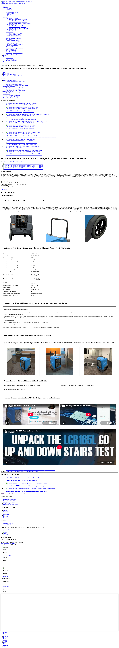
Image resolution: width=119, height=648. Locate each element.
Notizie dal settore (10, 59)
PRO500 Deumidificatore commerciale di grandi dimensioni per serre (21, 144)
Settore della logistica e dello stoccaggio (14, 53)
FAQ (4, 61)
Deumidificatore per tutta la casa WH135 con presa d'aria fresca (20, 126)
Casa (4, 6)
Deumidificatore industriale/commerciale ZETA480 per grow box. (20, 140)
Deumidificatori (6, 17)
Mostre (7, 10)
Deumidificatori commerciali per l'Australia (18, 20)
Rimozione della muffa (11, 49)
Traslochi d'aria (9, 32)
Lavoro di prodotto (10, 13)
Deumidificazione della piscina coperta (14, 48)
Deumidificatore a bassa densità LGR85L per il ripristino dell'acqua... (21, 115)
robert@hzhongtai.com (27, 1)
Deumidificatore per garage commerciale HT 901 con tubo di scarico (21, 104)
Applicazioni (6, 37)
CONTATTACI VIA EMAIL (7, 188)
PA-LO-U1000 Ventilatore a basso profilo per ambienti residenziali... (21, 119)
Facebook (5, 576)
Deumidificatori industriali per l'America (17, 25)
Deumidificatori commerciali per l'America (18, 19)
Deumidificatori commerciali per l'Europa (18, 22)
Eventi (4, 55)
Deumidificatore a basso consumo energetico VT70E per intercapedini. (21, 108)
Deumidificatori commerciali (12, 18)
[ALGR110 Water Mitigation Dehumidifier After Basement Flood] (31, 488)
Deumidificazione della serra (12, 45)
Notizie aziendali (9, 58)
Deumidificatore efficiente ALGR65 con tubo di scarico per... (19, 133)
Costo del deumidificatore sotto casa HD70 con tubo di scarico (19, 130)
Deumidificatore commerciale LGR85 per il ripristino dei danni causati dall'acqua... (24, 155)
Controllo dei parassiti (11, 51)
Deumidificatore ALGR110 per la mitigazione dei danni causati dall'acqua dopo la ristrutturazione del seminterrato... (31, 137)
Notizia (4, 56)
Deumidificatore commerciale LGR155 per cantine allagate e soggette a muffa (23, 147)
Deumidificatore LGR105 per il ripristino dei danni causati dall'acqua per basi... (23, 151)
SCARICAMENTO (5, 189)
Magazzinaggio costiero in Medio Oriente (15, 41)
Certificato (8, 8)
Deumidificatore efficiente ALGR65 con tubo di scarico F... (22, 480)
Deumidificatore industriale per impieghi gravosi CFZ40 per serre (20, 112)
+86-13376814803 (11, 1)
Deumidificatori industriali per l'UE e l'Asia (18, 28)
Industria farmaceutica (11, 50)
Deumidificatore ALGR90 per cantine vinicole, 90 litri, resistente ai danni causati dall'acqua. (26, 122)
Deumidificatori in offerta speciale (13, 35)
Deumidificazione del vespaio (12, 40)
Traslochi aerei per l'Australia (15, 34)
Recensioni (8, 14)
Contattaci (5, 63)
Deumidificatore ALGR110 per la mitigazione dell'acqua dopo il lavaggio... (27, 491)
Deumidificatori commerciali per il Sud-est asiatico (20, 23)
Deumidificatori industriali (11, 24)
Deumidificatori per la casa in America (17, 30)
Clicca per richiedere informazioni (8, 543)
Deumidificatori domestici (11, 29)
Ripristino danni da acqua (11, 54)
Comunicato (6, 586)
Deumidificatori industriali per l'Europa (17, 27)
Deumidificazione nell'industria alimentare (15, 44)
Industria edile (9, 39)
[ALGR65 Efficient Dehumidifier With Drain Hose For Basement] (23, 477)
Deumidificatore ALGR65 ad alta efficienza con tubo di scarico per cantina (21, 471)
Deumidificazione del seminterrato (13, 38)
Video (7, 15)
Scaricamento (9, 9)
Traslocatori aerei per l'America (15, 33)
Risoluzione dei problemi (11, 60)
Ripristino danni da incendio (12, 43)
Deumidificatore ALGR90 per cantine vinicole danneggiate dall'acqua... (26, 486)
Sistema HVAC (9, 46)
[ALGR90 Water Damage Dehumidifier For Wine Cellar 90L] (26, 483)
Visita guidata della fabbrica (12, 12)
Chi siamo (5, 7)
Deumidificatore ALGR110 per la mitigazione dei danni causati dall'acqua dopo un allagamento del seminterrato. (30, 470)
